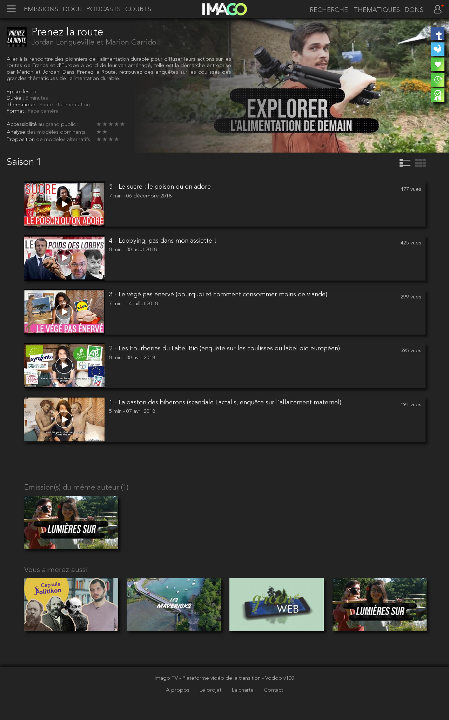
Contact (273, 690)
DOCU (72, 9)
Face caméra (43, 111)
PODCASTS (103, 9)
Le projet (211, 690)
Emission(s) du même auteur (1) (76, 487)
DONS (413, 10)
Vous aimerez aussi (56, 570)
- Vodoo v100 (278, 678)
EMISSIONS (41, 9)
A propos (178, 690)
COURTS (138, 9)
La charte (243, 690)
